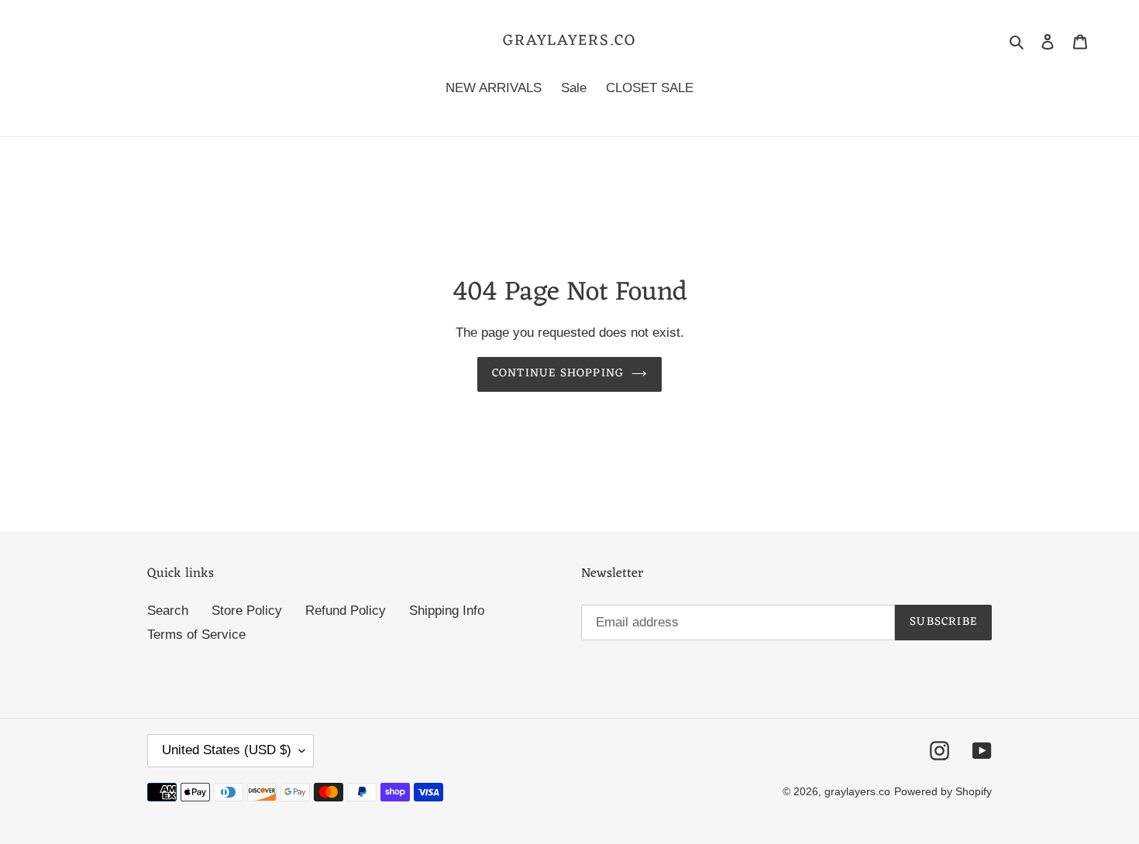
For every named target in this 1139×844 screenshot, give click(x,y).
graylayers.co (569, 41)
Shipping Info (446, 610)
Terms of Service (196, 634)
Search (167, 610)
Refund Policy (345, 610)
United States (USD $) (226, 750)
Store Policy (247, 610)
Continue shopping (558, 373)
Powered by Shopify (943, 791)
